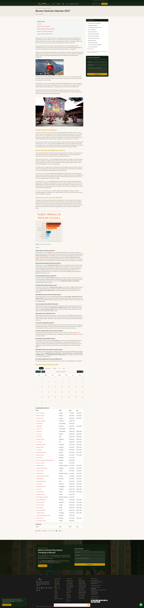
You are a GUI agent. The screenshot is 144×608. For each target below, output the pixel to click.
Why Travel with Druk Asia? (93, 42)
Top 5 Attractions (70, 583)
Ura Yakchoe (39, 449)
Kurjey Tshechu (39, 457)
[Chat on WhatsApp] (140, 604)
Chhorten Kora (39, 423)
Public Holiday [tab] (47, 368)
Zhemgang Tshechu (40, 439)
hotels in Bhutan (43, 143)
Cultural (55, 589)
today (43, 371)
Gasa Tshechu (39, 436)
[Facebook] (37, 588)
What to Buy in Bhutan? (92, 40)
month (79, 371)
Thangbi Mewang (39, 478)
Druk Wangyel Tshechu (41, 181)
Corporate (72, 3)
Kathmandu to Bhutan (82, 584)
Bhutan (58, 3)
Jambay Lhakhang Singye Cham (43, 515)
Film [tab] (59, 368)
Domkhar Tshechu (40, 447)
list (82, 371)
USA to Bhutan (81, 589)
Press (68, 598)
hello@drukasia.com (94, 583)
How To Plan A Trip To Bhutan (93, 36)
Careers (41, 606)
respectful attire (61, 315)
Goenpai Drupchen (40, 505)
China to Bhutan (81, 598)
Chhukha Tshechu (40, 491)
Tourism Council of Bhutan (44, 244)
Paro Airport (40, 135)
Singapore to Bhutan (82, 586)
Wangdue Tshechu (40, 465)
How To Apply (56, 580)
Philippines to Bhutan (82, 592)
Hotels (55, 586)
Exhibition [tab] (54, 368)
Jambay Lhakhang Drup (41, 499)
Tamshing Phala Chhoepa (41, 468)
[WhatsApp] (47, 588)
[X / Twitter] (39, 588)
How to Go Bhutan (70, 584)
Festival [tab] (41, 368)
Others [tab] (64, 368)
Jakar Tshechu (39, 483)
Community (69, 600)
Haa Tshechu (39, 489)
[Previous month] (37, 372)
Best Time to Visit (70, 580)
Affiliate (37, 606)
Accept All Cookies (6, 604)
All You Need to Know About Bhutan (94, 23)
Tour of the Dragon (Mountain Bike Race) (45, 460)
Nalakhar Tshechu (40, 518)
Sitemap (44, 606)
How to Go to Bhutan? (92, 29)
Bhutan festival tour (75, 334)
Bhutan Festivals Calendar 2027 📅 (44, 33)
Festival (55, 591)
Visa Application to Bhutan (92, 25)
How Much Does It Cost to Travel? (94, 38)
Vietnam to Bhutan (82, 595)
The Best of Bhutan (70, 586)
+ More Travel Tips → (90, 48)
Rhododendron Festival (41, 452)
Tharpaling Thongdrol (40, 420)
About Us (68, 594)
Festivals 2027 (56, 584)
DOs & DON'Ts (69, 587)
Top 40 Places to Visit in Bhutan (93, 33)
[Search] (100, 4)
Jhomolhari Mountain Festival (42, 476)
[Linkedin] (37, 590)
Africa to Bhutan (81, 596)
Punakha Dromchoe (40, 415)
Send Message (97, 74)
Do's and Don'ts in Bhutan (92, 46)
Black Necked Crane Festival (42, 497)
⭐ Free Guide (95, 3)
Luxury (55, 594)
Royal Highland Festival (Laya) (42, 159)
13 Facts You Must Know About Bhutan (94, 44)
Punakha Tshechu (39, 173)
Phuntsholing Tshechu (41, 510)
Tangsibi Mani (39, 426)
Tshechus (49, 252)
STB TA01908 (93, 588)
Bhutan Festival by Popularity (43, 26)
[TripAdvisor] (51, 588)
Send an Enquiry (42, 565)
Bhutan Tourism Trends (58, 598)
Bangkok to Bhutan (82, 583)
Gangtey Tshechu (40, 473)
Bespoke (55, 597)
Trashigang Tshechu (40, 512)
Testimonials (69, 597)
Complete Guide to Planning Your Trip (94, 27)
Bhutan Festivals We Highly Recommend (45, 28)
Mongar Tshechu (39, 507)
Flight (63, 3)
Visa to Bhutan (69, 590)
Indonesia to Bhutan (82, 590)
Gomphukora (39, 431)
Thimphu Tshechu (48, 132)
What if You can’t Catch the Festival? (45, 31)
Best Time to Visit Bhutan (92, 31)
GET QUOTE (104, 3)
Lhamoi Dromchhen (40, 413)
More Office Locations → (95, 596)
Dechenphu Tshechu (40, 494)
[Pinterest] (49, 588)
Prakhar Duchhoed (40, 502)
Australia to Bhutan (82, 587)
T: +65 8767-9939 (94, 592)
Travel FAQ (68, 589)
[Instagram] (44, 588)
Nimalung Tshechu (40, 455)
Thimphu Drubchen (40, 462)
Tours (53, 3)
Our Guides (69, 595)
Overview (39, 24)
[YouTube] (42, 588)
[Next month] (39, 372)
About (76, 3)
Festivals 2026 (56, 583)
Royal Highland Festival (41, 481)
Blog (67, 601)
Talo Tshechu (38, 190)
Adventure (56, 595)
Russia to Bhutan (82, 593)
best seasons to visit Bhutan (73, 138)
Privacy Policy (49, 606)
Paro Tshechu (39, 132)
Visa (67, 3)
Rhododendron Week (40, 444)
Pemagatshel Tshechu (40, 486)
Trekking (55, 592)
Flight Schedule (81, 580)
